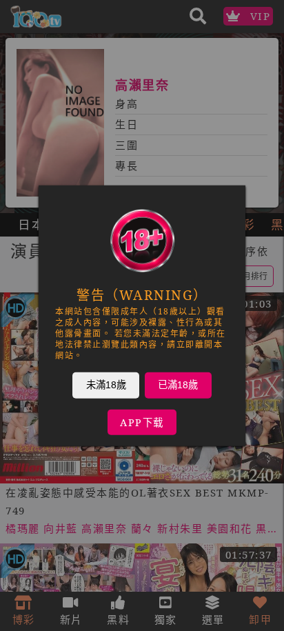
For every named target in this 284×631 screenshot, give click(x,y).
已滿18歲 (178, 384)
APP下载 (142, 421)
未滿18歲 (106, 384)
